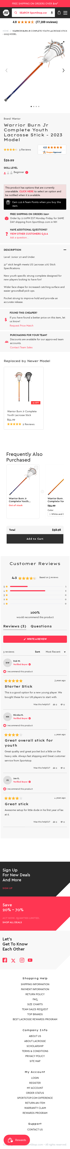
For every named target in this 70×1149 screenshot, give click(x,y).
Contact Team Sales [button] (21, 347)
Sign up (7, 888)
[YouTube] (30, 960)
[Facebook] (5, 960)
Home (6, 31)
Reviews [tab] (14, 627)
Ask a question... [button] (19, 237)
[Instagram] (22, 960)
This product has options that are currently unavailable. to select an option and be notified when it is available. (33, 191)
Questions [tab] (41, 627)
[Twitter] (13, 960)
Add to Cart (35, 538)
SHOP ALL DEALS (12, 922)
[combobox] (37, 12)
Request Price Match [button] (21, 325)
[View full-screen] (63, 43)
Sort (38, 651)
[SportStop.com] (7, 12)
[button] (51, 12)
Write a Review (42, 640)
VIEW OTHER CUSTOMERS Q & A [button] (29, 233)
